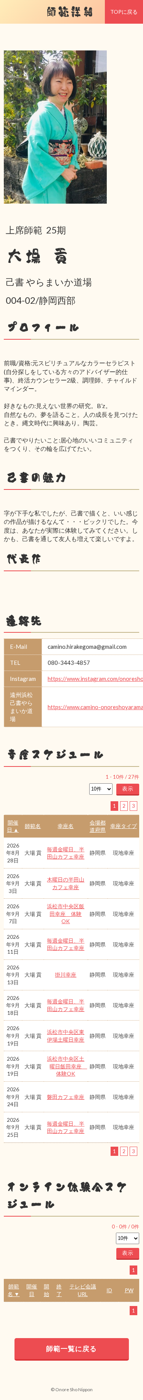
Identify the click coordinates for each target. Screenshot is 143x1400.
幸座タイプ (123, 826)
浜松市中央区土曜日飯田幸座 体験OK (67, 1066)
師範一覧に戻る (71, 1348)
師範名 (33, 826)
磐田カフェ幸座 (65, 1097)
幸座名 (66, 826)
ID (109, 1290)
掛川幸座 (65, 974)
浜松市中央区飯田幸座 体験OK (65, 913)
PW (129, 1290)
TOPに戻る (124, 11)
